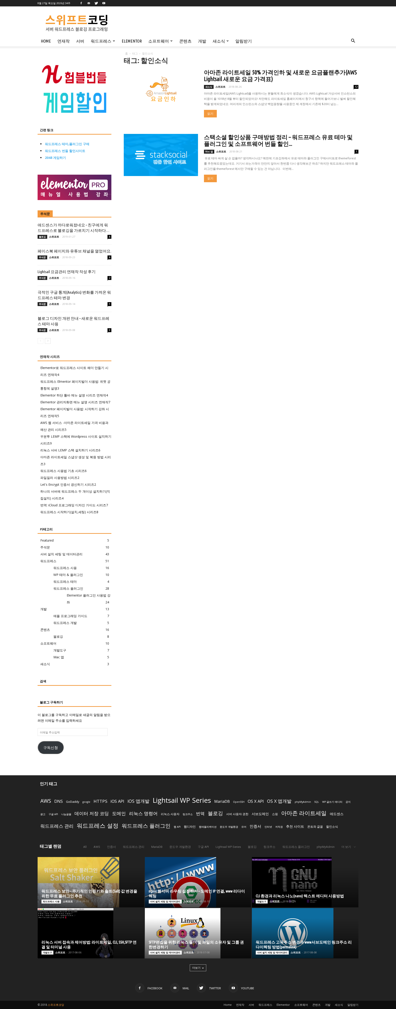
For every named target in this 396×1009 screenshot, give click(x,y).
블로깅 (42, 236)
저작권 (279, 826)
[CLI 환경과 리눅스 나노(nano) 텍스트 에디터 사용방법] (305, 882)
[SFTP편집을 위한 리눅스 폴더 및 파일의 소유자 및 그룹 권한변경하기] (198, 933)
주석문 (45, 214)
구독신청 (50, 747)
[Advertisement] (227, 23)
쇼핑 (275, 814)
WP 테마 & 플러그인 (68, 574)
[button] (352, 41)
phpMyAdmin (303, 801)
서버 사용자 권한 (237, 814)
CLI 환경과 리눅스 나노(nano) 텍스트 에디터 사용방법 (300, 896)
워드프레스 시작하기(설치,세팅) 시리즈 (69, 512)
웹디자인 (190, 827)
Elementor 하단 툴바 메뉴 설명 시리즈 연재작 (74, 395)
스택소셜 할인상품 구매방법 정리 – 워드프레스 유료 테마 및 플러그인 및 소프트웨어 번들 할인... (278, 140)
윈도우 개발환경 (229, 826)
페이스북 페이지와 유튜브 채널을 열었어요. (74, 251)
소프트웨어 (158, 41)
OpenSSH (239, 801)
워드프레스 (101, 41)
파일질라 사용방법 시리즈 (59, 477)
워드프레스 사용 (65, 568)
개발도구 (59, 650)
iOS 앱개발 (138, 801)
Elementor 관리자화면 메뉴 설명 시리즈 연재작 (75, 402)
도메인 (119, 813)
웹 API (177, 826)
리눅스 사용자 (170, 814)
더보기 (196, 968)
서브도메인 (260, 813)
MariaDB (222, 801)
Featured (47, 540)
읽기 (210, 113)
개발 (202, 41)
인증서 (255, 826)
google (86, 801)
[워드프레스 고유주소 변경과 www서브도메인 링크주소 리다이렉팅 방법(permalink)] (305, 933)
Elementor (132, 41)
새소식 (219, 41)
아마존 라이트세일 (304, 813)
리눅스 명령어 (143, 813)
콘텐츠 (185, 41)
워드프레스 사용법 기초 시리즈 (63, 471)
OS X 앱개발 (279, 801)
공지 (348, 801)
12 (356, 86)
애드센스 (337, 813)
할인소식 (332, 827)
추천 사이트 (295, 826)
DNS (58, 801)
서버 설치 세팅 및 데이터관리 (61, 554)
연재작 (63, 41)
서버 (80, 41)
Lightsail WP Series (182, 800)
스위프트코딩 (56, 1005)
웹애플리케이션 (208, 826)
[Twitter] (96, 3)
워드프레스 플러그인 (68, 588)
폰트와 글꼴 (315, 827)
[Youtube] (103, 3)
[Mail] (88, 3)
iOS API (117, 801)
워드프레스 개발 (65, 623)
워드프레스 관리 (57, 826)
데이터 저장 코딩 (91, 813)
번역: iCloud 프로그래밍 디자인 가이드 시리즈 (74, 505)
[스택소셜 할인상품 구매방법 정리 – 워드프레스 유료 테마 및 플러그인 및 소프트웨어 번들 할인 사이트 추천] (161, 155)
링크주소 (188, 814)
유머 (243, 826)
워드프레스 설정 (97, 825)
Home (46, 41)
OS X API (256, 801)
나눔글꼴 (66, 814)
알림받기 (243, 41)
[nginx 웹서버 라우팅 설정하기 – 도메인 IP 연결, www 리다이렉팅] (198, 882)
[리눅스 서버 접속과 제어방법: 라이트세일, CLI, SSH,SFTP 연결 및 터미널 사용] (91, 933)
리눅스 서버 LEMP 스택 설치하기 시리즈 (70, 450)
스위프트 (220, 86)
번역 (200, 813)
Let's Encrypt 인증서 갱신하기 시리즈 (68, 484)
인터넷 (268, 826)
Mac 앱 (209, 151)
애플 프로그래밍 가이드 (70, 616)
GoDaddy (72, 802)
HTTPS (100, 801)
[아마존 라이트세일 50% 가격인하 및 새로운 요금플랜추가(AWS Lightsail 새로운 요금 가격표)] (161, 90)
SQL (316, 801)
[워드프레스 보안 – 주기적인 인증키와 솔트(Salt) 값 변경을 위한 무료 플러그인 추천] (91, 882)
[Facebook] (81, 3)
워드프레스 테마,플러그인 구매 (67, 144)
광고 (42, 814)
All (85, 847)
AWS (45, 800)
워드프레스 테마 (65, 581)
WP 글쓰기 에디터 (332, 801)
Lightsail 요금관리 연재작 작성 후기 (67, 271)
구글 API (53, 814)
